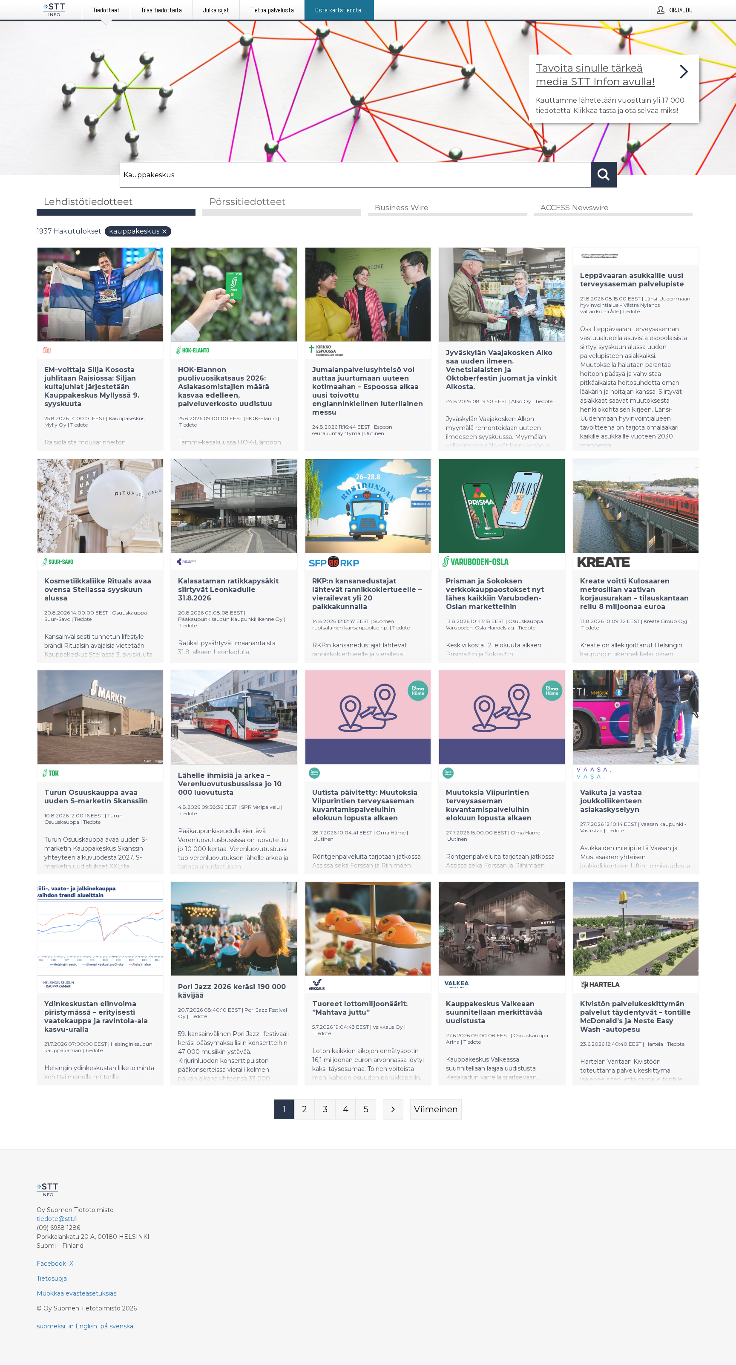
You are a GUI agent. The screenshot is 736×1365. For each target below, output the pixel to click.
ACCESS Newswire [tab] (574, 207)
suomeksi (51, 1326)
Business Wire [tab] (401, 207)
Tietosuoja (52, 1278)
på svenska (117, 1326)
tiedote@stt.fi (57, 1219)
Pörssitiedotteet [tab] (247, 202)
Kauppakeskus (134, 231)
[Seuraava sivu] (393, 1109)
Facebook (51, 1263)
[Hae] (604, 175)
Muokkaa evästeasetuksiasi (77, 1293)
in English (83, 1326)
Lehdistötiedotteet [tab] (88, 202)
